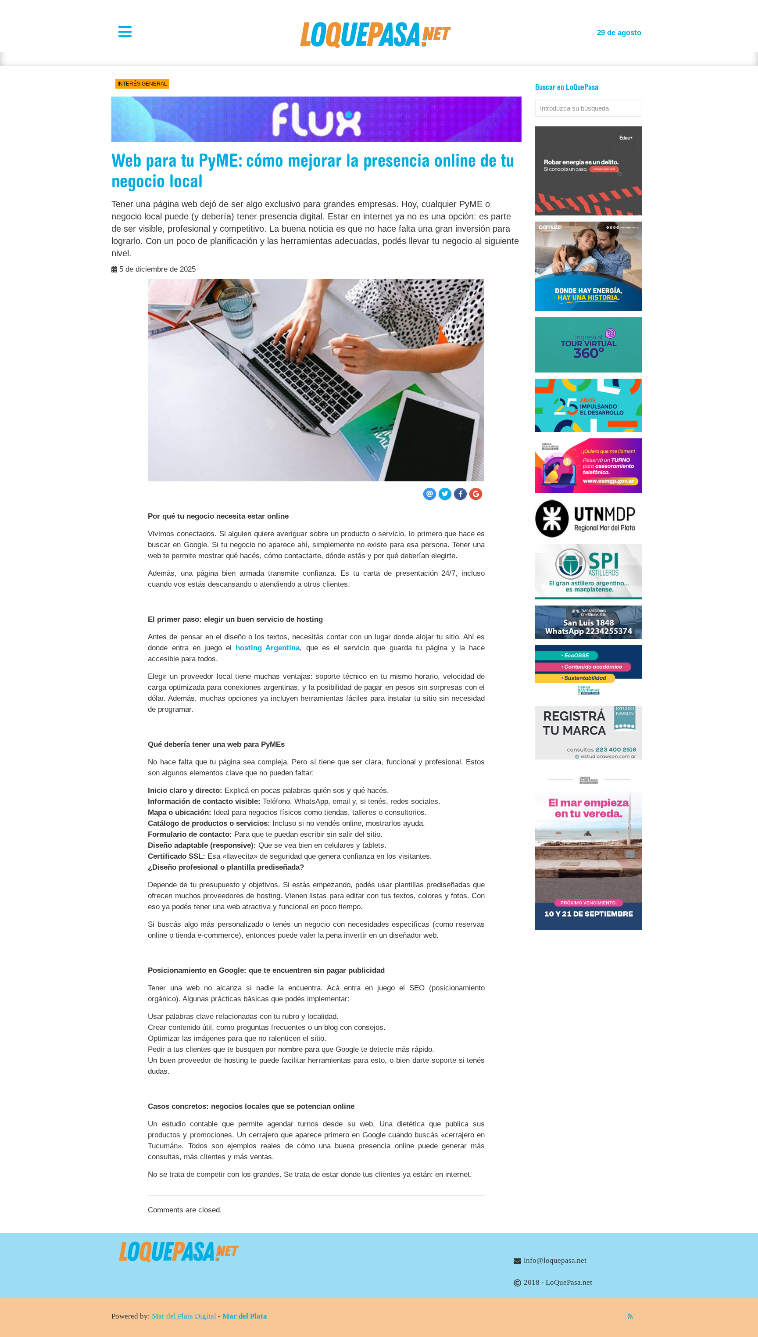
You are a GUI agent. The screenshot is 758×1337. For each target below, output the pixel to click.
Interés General (142, 84)
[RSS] (630, 1316)
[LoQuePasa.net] (375, 46)
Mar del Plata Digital (184, 1316)
